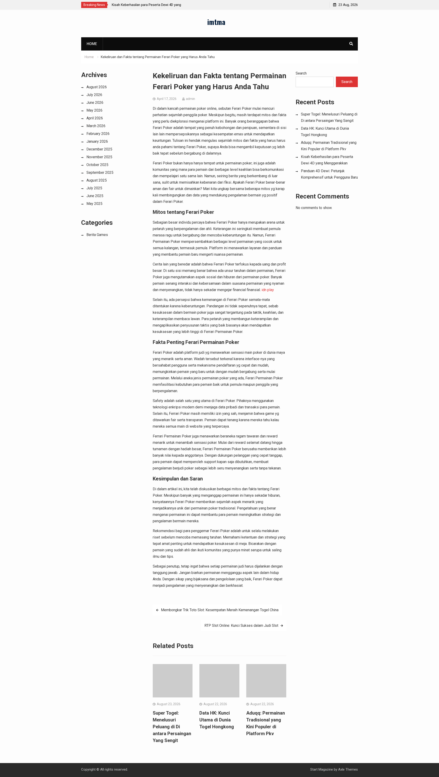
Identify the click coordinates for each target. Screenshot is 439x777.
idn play (268, 290)
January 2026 (97, 141)
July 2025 (94, 188)
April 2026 (94, 118)
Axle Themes (348, 769)
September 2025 (99, 172)
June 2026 (94, 102)
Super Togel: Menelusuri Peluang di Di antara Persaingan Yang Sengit (172, 726)
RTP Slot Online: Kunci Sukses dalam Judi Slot (241, 625)
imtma (216, 22)
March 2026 (95, 126)
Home (92, 44)
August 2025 (96, 180)
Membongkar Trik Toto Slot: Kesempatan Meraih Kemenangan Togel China (219, 610)
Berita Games (97, 235)
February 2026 (98, 133)
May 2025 (94, 203)
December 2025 (99, 149)
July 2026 (94, 95)
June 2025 (94, 196)
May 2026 (94, 110)
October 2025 (97, 165)
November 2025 (99, 157)
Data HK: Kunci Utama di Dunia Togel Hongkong (216, 719)
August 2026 (96, 87)
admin (190, 99)
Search (301, 73)
